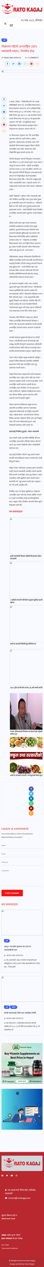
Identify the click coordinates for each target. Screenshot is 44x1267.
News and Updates (14, 955)
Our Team (5, 1244)
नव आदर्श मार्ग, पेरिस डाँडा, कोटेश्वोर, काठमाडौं (20, 1191)
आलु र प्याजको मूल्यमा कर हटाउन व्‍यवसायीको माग (17, 948)
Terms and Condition (9, 1248)
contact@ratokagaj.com (19, 1198)
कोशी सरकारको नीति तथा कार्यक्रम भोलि (20, 1013)
